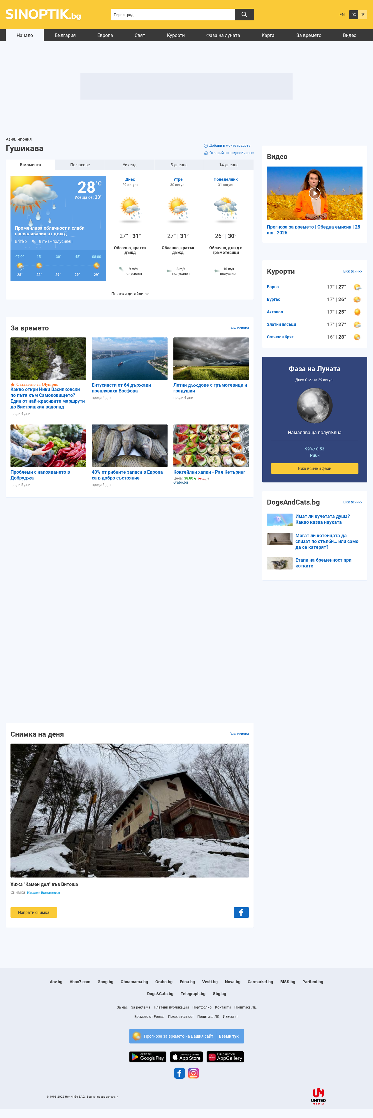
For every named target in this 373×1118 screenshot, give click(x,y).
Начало (25, 35)
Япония (24, 139)
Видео (349, 35)
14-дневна (229, 164)
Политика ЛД (245, 1007)
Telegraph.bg (193, 993)
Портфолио (202, 1007)
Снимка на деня (37, 734)
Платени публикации (171, 1007)
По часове (80, 164)
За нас (122, 1007)
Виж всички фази (314, 468)
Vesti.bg (210, 981)
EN (342, 14)
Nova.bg (232, 981)
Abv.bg (56, 981)
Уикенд (129, 164)
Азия (10, 139)
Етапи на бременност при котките (323, 563)
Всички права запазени (102, 1096)
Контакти (223, 1007)
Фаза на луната (223, 35)
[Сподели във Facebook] (241, 912)
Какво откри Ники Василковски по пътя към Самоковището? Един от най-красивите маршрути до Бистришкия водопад (47, 398)
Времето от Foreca (149, 1017)
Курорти (176, 35)
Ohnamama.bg (134, 981)
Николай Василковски (43, 892)
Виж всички (239, 328)
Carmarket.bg (260, 981)
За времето (308, 35)
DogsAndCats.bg (293, 502)
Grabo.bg (164, 981)
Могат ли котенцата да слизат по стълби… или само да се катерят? (326, 541)
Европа (105, 35)
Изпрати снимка (34, 912)
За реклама (140, 1007)
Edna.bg (187, 981)
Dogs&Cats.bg (160, 993)
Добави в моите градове (229, 146)
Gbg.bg (219, 993)
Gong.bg (105, 981)
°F (363, 14)
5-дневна (179, 164)
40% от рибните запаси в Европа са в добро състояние (127, 475)
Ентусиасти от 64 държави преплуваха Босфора (121, 388)
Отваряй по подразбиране (232, 153)
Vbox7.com (80, 981)
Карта (268, 35)
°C (354, 14)
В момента (30, 164)
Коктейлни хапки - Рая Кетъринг (209, 472)
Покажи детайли (127, 293)
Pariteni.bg (312, 981)
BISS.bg (287, 981)
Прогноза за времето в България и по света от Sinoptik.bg (46, 15)
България (65, 35)
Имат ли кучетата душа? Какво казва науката (322, 519)
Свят (140, 35)
